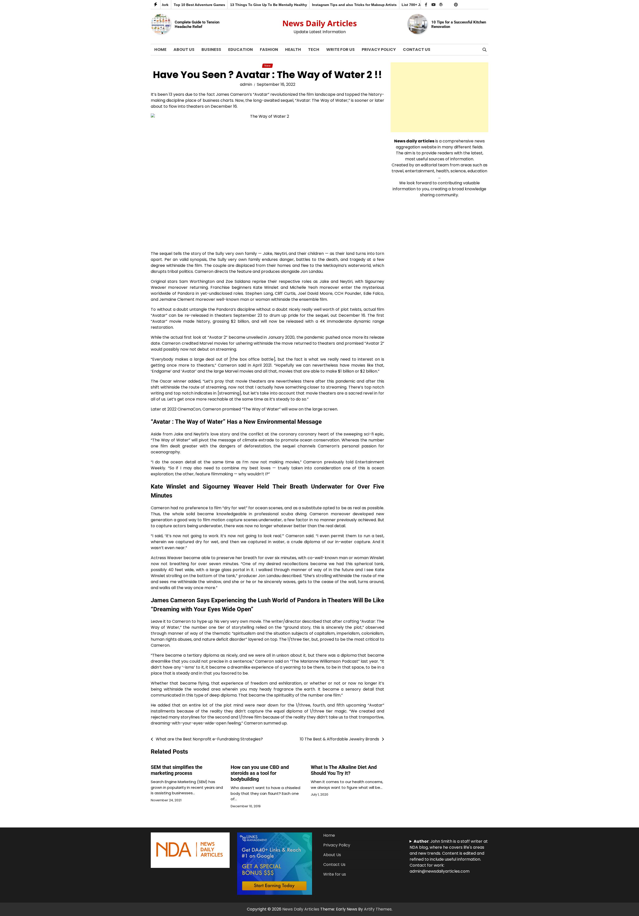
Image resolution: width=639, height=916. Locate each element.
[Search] (484, 49)
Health (293, 49)
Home (160, 49)
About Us (183, 49)
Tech (313, 49)
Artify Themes (378, 909)
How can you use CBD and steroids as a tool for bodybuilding (260, 773)
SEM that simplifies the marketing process (176, 770)
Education (240, 49)
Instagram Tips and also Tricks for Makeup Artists (337, 5)
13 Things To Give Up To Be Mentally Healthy (251, 5)
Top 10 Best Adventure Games (182, 5)
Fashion (269, 49)
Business (211, 49)
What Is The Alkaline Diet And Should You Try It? (344, 770)
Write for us (340, 49)
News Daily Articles (319, 23)
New (267, 66)
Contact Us (416, 49)
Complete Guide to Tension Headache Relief (197, 24)
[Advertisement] (439, 97)
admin (246, 84)
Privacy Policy (379, 49)
